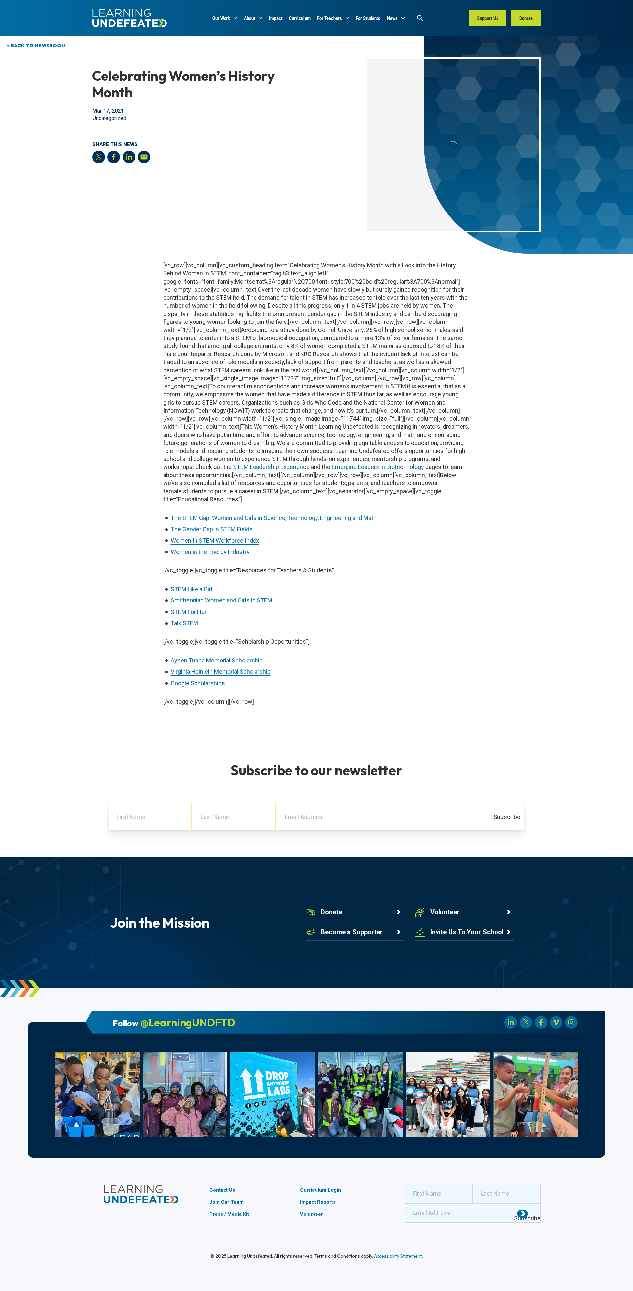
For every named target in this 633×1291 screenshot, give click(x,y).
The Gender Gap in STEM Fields (212, 529)
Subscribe (507, 817)
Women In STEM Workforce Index (215, 540)
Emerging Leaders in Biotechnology (378, 466)
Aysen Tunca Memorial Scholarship (217, 660)
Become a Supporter (352, 932)
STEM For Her (189, 611)
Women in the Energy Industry (210, 551)
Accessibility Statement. (398, 1256)
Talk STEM (184, 623)
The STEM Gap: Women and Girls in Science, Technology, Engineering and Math (274, 517)
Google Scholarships (198, 683)
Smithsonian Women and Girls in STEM (221, 600)
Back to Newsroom (38, 46)
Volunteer (445, 912)
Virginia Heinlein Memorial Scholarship (221, 671)
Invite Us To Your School (467, 932)
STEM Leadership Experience (271, 466)
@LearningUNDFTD (187, 1022)
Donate (331, 912)
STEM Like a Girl (191, 589)
